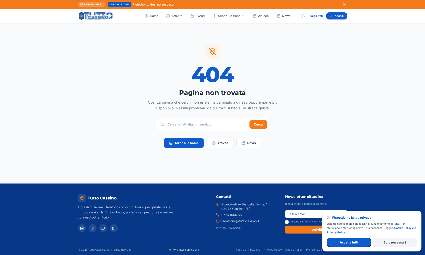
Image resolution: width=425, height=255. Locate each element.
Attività (177, 16)
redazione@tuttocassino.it (240, 221)
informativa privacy (312, 221)
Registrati (316, 15)
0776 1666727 (232, 215)
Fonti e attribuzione (248, 249)
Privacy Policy (273, 249)
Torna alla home (186, 143)
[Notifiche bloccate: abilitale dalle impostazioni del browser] (303, 16)
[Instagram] (82, 228)
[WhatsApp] (103, 228)
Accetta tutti (349, 242)
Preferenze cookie (317, 249)
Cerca (258, 124)
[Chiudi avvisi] (344, 4)
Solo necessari (395, 242)
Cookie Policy (294, 249)
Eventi (200, 16)
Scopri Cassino (229, 16)
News (286, 16)
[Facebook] (93, 228)
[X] (114, 228)
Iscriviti (316, 229)
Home (154, 16)
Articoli (263, 16)
